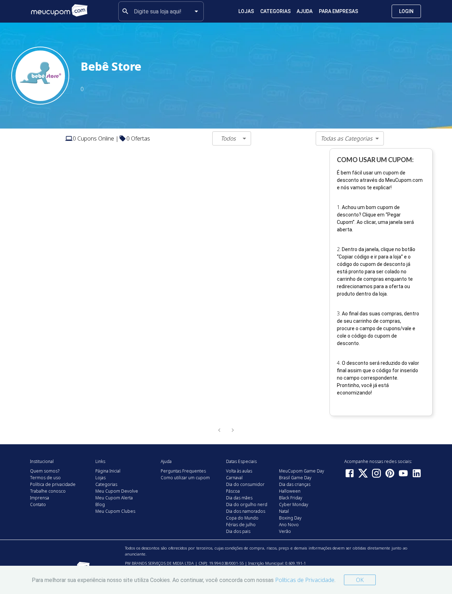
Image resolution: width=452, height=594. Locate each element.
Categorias (275, 11)
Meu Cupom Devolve (116, 491)
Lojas (246, 11)
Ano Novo (289, 525)
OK (360, 580)
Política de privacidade (53, 484)
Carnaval (234, 478)
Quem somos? (44, 471)
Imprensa (39, 498)
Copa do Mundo (242, 518)
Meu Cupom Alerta (114, 498)
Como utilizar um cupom (185, 478)
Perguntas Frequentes (183, 471)
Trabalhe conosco (48, 491)
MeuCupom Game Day (301, 471)
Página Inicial (107, 471)
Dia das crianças (294, 484)
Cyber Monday (293, 504)
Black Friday (290, 498)
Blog (100, 504)
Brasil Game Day (295, 478)
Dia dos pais (238, 531)
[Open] (196, 11)
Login (406, 11)
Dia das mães (239, 498)
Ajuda (305, 11)
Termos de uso (45, 478)
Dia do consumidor (245, 484)
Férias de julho (241, 525)
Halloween (290, 491)
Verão (285, 531)
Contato (38, 504)
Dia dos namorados (245, 511)
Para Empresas (338, 11)
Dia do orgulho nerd (246, 504)
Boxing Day (290, 518)
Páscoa (233, 491)
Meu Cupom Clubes (115, 511)
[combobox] (161, 11)
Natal (284, 511)
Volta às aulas (239, 471)
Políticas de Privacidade (304, 580)
